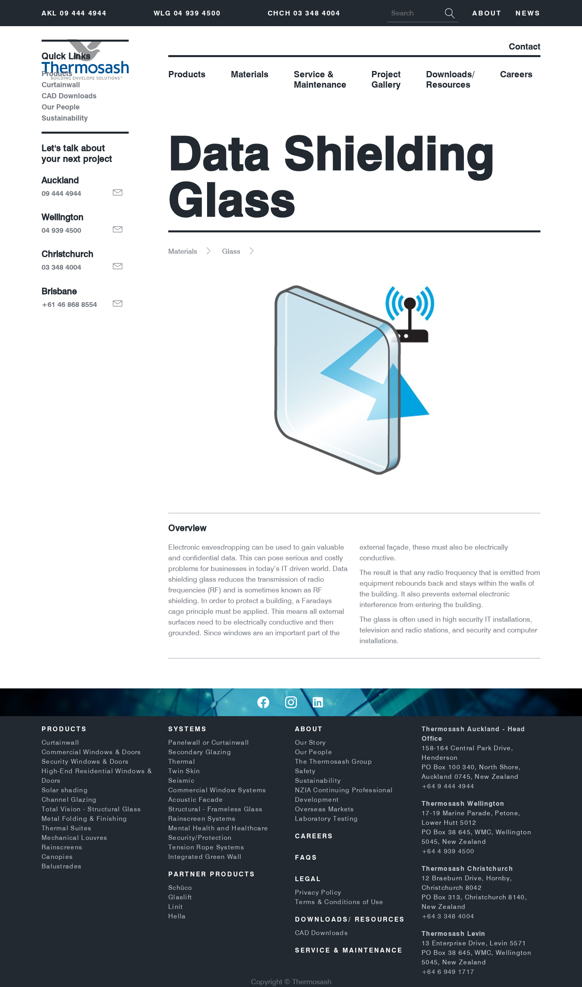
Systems (187, 729)
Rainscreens (62, 847)
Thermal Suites (66, 828)
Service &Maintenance (320, 79)
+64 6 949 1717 (448, 972)
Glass (231, 251)
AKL (74, 13)
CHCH (304, 13)
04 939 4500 (61, 230)
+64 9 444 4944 (448, 786)
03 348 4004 (61, 267)
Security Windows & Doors (85, 761)
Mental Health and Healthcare (218, 828)
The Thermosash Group (333, 761)
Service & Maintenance (349, 950)
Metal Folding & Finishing (84, 818)
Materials (249, 74)
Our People (61, 107)
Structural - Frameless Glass (215, 809)
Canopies (57, 857)
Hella (177, 916)
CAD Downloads (69, 96)
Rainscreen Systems (202, 818)
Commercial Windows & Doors (91, 752)
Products (186, 74)
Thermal (181, 761)
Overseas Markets (324, 809)
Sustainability (65, 118)
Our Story (310, 742)
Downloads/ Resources (450, 79)
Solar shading (65, 790)
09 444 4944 (61, 193)
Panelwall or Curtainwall (208, 742)
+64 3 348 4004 (448, 916)
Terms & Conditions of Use (339, 902)
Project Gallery (386, 79)
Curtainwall (61, 84)
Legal (308, 879)
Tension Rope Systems (206, 847)
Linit (175, 906)
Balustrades (62, 866)
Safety (305, 771)
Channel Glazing (69, 799)
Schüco (180, 887)
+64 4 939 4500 (448, 851)
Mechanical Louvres (74, 837)
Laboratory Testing (326, 818)
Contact (524, 46)
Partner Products (211, 874)
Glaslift (180, 897)
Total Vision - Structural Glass (91, 809)
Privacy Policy (318, 892)
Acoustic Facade (195, 799)
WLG (187, 13)
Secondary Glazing (199, 752)
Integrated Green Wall (205, 857)
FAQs (306, 857)
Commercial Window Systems (217, 790)
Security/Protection (200, 837)
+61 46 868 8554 (69, 304)
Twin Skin (184, 771)
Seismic (181, 780)
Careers (516, 74)
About (487, 13)
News (527, 13)
